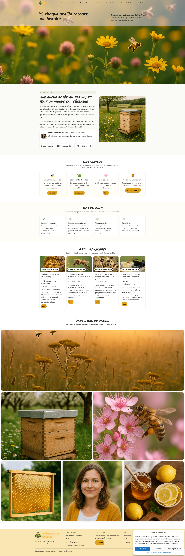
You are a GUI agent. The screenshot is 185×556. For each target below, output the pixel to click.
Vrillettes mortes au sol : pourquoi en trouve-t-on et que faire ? (104, 276)
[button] (181, 532)
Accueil (63, 3)
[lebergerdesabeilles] (45, 3)
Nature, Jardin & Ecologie (94, 3)
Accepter (143, 549)
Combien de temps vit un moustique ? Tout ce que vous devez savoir (79, 276)
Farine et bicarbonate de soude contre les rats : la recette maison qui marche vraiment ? (131, 277)
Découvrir (79, 193)
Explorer (52, 193)
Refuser (158, 549)
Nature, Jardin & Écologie (75, 539)
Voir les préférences (174, 549)
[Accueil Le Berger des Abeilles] (49, 535)
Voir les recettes (132, 190)
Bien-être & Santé (111, 3)
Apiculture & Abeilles (76, 3)
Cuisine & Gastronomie (128, 3)
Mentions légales (130, 536)
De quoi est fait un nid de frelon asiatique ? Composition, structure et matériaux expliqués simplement (50, 278)
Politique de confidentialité (164, 552)
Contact (142, 3)
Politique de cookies (151, 552)
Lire (106, 193)
